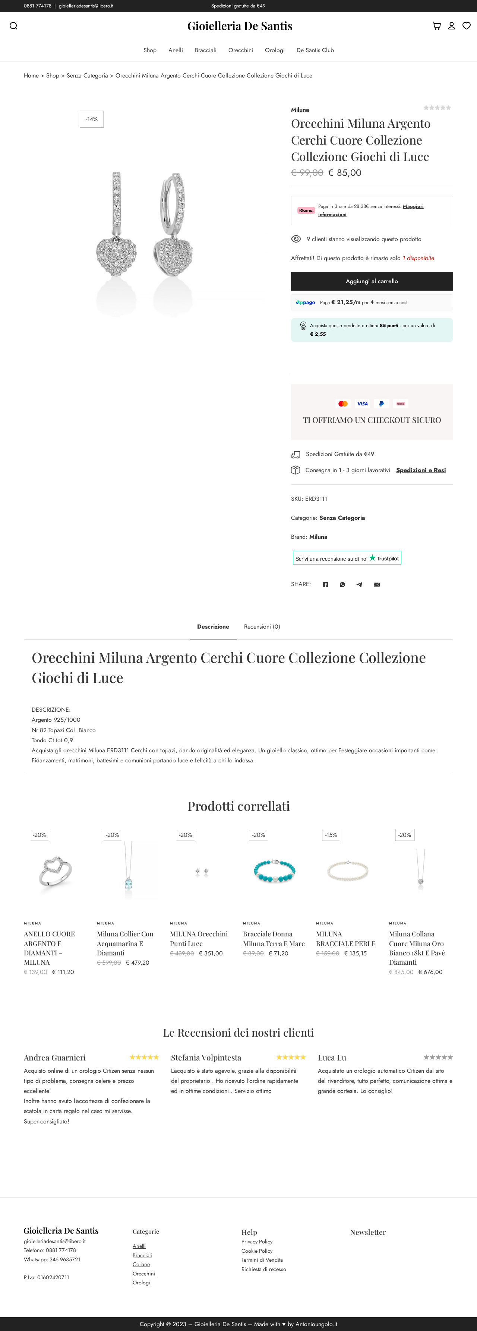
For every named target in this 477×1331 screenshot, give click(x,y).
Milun (94, 750)
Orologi (275, 50)
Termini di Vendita (262, 1260)
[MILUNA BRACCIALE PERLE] (348, 870)
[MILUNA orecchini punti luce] (202, 870)
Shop (150, 50)
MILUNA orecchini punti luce (199, 938)
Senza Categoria (87, 75)
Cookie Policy (256, 1251)
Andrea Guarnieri (55, 1057)
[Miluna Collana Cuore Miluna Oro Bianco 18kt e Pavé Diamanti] (421, 870)
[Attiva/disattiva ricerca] (13, 25)
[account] (451, 25)
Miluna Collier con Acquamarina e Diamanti (125, 943)
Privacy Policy (256, 1241)
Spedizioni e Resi (421, 470)
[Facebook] (325, 584)
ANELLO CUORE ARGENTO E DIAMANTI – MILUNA (49, 948)
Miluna (300, 109)
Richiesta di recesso (263, 1269)
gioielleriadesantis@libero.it (86, 5)
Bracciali (206, 50)
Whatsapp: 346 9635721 (52, 1259)
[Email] (376, 584)
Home (31, 75)
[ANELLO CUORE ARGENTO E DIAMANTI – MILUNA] (56, 870)
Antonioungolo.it (316, 1324)
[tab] (213, 626)
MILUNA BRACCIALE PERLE (346, 938)
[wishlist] (466, 25)
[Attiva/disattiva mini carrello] (436, 25)
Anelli (175, 50)
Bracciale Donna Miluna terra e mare (274, 938)
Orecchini (240, 50)
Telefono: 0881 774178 (50, 1250)
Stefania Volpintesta (206, 1057)
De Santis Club (315, 50)
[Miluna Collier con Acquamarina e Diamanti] (129, 870)
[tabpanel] (238, 706)
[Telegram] (359, 584)
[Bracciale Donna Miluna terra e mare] (275, 870)
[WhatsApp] (342, 584)
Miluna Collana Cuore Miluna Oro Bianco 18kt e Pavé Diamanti (417, 948)
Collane (141, 1264)
